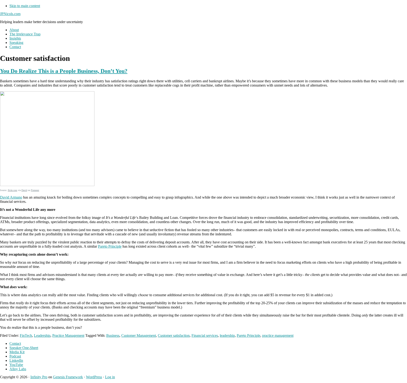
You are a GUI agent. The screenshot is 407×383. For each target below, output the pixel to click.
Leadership (42, 335)
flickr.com (12, 190)
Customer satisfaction (174, 335)
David (24, 190)
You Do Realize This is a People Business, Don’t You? (63, 71)
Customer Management (138, 335)
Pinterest (35, 190)
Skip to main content (24, 6)
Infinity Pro (38, 377)
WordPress (94, 377)
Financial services (204, 335)
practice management (277, 335)
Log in (110, 377)
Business (112, 335)
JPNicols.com (10, 14)
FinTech (26, 335)
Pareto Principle (110, 246)
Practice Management (68, 335)
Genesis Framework (68, 377)
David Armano (11, 197)
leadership (227, 335)
